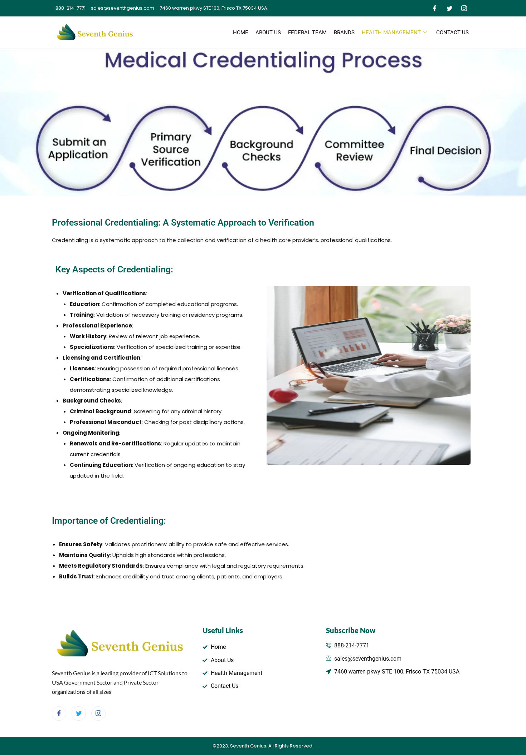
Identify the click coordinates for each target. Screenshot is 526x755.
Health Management (391, 32)
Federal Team (307, 32)
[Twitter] (449, 8)
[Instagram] (464, 8)
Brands (344, 32)
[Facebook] (434, 8)
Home (240, 32)
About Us (268, 32)
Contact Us (452, 32)
